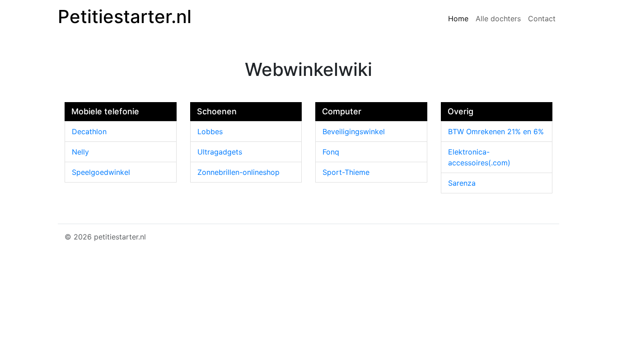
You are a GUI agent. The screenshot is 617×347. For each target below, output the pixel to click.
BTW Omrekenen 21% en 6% (496, 131)
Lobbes (210, 131)
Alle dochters (498, 18)
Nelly (80, 151)
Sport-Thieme (346, 172)
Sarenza (462, 183)
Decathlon (89, 131)
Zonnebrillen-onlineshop (238, 172)
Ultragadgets (219, 151)
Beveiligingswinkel (354, 131)
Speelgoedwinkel (101, 172)
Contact (542, 18)
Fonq (331, 151)
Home (458, 18)
